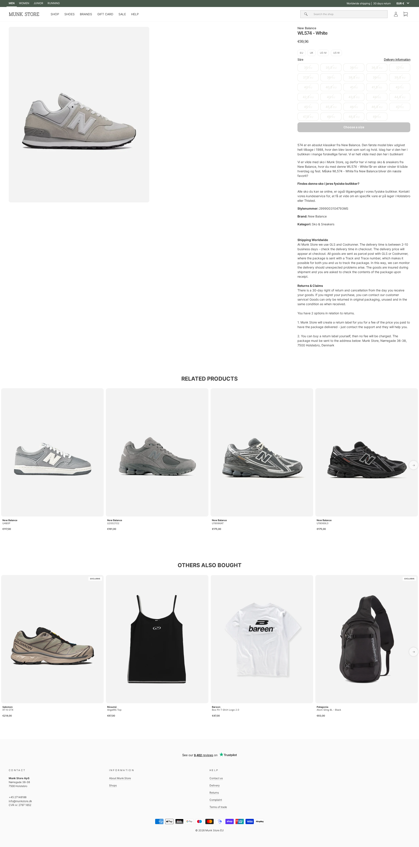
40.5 (331, 87)
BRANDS (86, 14)
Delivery (215, 785)
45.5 (331, 107)
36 (354, 67)
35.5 (331, 67)
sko (322, 162)
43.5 (354, 97)
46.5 (376, 107)
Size (353, 59)
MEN (12, 3)
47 (400, 107)
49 (377, 116)
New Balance (306, 28)
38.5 (354, 77)
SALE (122, 14)
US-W (336, 52)
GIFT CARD (105, 14)
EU (301, 52)
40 (308, 87)
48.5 (354, 116)
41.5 (377, 87)
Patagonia (322, 706)
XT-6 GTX (7, 709)
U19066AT (218, 523)
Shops (113, 785)
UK (311, 52)
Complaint (216, 799)
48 (331, 116)
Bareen (216, 706)
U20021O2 (113, 523)
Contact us (216, 778)
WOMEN (24, 3)
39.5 (399, 77)
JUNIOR (38, 3)
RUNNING (54, 3)
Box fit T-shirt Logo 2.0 (225, 709)
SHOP (55, 14)
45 (308, 107)
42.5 (308, 97)
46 (354, 107)
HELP (135, 14)
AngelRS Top (114, 709)
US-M (323, 52)
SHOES (69, 14)
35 (308, 67)
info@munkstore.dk (20, 801)
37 (400, 67)
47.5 (308, 116)
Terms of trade (218, 807)
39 (377, 77)
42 (400, 87)
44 (377, 97)
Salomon (7, 706)
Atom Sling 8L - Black (329, 709)
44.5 (399, 97)
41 (354, 87)
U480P (6, 523)
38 (331, 77)
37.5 (308, 77)
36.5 (376, 67)
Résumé (112, 706)
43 (331, 97)
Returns (214, 792)
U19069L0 (322, 523)
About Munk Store (120, 778)
